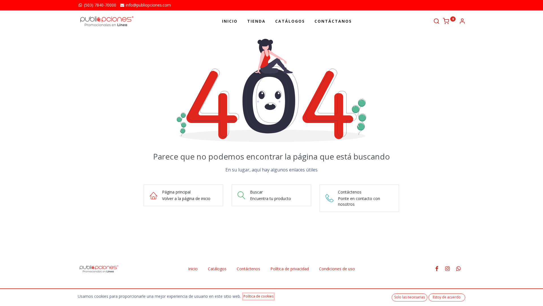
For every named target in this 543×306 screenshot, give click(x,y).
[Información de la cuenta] (462, 21)
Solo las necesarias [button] (409, 297)
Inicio (193, 268)
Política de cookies (258, 296)
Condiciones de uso (337, 268)
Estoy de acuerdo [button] (447, 297)
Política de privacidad (289, 268)
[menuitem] (229, 21)
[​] (438, 268)
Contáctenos (248, 268)
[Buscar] (436, 21)
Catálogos (217, 268)
